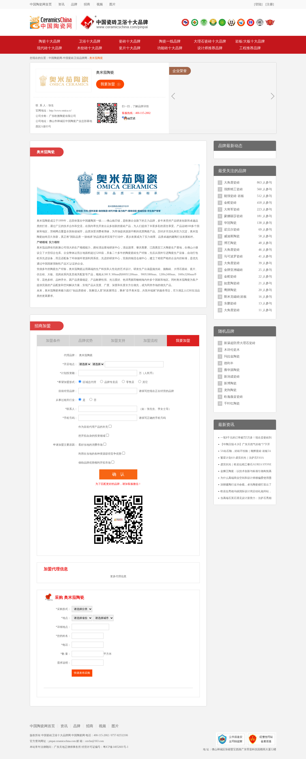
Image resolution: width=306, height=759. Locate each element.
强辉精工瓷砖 (233, 189)
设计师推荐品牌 (209, 48)
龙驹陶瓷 (230, 390)
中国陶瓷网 (55, 58)
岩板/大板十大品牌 (250, 41)
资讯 (61, 4)
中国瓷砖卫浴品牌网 (75, 58)
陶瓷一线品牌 (170, 41)
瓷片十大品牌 (129, 48)
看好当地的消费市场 (90, 444)
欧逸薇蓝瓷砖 (233, 396)
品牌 (74, 4)
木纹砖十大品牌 (89, 48)
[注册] (269, 4)
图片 (112, 4)
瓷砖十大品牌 (129, 41)
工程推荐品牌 (250, 48)
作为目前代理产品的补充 (93, 426)
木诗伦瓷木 (232, 349)
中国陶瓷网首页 (41, 4)
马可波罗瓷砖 (233, 256)
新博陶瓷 (230, 383)
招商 (87, 4)
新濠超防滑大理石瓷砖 (239, 343)
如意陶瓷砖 (232, 283)
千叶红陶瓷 (232, 403)
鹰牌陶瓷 (230, 290)
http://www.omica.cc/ (60, 110)
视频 (100, 4)
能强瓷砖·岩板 (234, 196)
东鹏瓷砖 (230, 303)
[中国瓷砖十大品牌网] (89, 22)
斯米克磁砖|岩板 (235, 296)
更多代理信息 (118, 576)
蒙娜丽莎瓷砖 (233, 216)
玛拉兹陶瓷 (232, 356)
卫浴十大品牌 (89, 41)
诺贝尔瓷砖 (232, 229)
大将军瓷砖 (232, 209)
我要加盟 (108, 84)
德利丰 (228, 363)
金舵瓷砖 (230, 202)
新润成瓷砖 (232, 376)
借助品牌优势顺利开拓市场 (94, 462)
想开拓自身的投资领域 (91, 435)
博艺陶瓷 (230, 243)
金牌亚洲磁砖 (233, 270)
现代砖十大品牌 (49, 48)
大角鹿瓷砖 (232, 182)
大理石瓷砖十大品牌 (210, 41)
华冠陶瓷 (230, 222)
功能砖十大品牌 (169, 48)
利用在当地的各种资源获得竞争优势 (99, 453)
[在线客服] (128, 118)
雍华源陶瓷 (232, 370)
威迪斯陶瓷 (232, 236)
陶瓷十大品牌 (49, 41)
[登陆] (258, 4)
